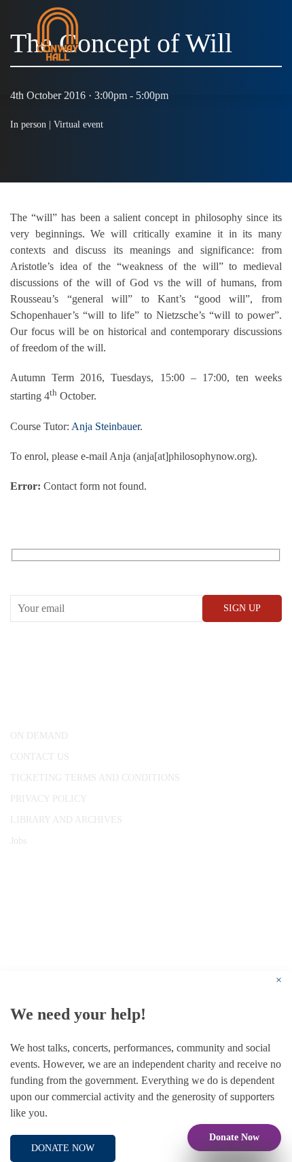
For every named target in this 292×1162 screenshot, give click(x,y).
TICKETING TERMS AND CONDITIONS (95, 778)
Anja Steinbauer (105, 426)
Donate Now (234, 1137)
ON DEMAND (39, 736)
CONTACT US (39, 757)
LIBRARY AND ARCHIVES (66, 820)
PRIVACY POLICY (48, 799)
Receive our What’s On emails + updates (115, 570)
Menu (258, 81)
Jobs (18, 841)
